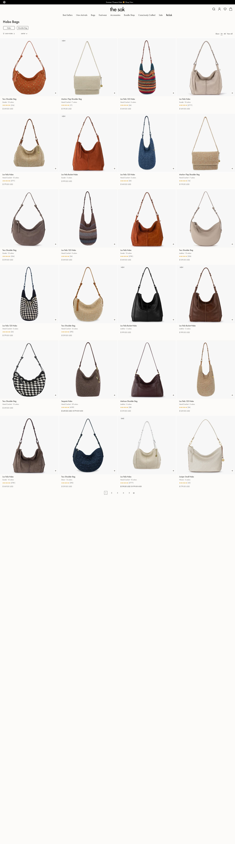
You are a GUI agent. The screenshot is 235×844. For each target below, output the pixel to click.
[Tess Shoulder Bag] (29, 67)
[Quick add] (55, 93)
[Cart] (230, 9)
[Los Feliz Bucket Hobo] (88, 143)
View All (230, 34)
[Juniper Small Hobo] (206, 445)
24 (222, 34)
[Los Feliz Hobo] (206, 67)
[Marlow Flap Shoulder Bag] (88, 67)
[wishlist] (225, 9)
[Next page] (133, 493)
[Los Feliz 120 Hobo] (147, 67)
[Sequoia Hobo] (88, 369)
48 (225, 34)
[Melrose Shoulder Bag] (147, 369)
